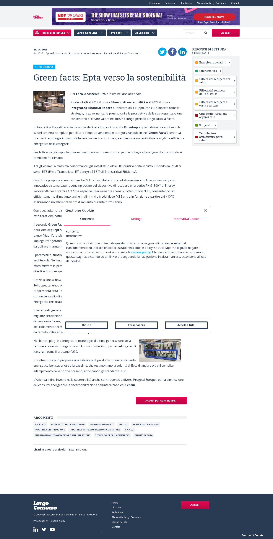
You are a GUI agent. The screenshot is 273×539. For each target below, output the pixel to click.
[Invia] (206, 32)
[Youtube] (52, 529)
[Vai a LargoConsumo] (38, 16)
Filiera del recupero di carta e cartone (214, 103)
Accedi (225, 33)
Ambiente (40, 424)
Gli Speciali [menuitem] (141, 33)
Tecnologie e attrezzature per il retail (211, 137)
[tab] (87, 220)
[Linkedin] (35, 529)
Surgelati (205, 125)
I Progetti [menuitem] (116, 33)
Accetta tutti (186, 325)
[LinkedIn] (182, 51)
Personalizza (136, 325)
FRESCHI (122, 424)
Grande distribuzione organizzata (213, 115)
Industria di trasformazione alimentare (95, 429)
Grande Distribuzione (145, 424)
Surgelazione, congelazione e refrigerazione (62, 435)
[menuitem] (154, 3)
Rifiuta (86, 325)
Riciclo (129, 429)
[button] (206, 210)
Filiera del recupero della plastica (212, 92)
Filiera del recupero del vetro (214, 80)
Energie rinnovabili (101, 424)
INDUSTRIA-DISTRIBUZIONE (50, 429)
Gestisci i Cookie (252, 535)
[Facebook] (172, 51)
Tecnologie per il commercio (112, 435)
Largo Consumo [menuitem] (87, 33)
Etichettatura (144, 435)
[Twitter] (162, 51)
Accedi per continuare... (161, 400)
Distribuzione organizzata (68, 424)
